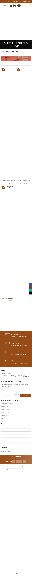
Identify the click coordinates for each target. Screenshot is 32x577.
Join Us (25, 395)
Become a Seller (26, 1)
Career (3, 439)
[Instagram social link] (17, 461)
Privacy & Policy (5, 412)
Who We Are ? (4, 430)
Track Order (6, 1)
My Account (4, 433)
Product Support (5, 409)
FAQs (2, 442)
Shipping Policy (5, 415)
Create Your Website (6, 403)
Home (3, 51)
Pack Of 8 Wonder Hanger (8, 298)
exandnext (26, 466)
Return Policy (4, 418)
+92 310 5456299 (22, 354)
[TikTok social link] (24, 461)
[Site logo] (16, 5)
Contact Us (4, 436)
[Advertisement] (16, 24)
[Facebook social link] (13, 461)
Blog (2, 427)
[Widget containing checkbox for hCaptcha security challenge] (16, 393)
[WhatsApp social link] (20, 461)
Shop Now (15, 1)
